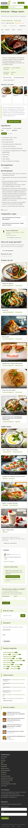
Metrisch (4, 133)
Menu (5, 7)
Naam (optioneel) (5, 596)
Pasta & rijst (18, 664)
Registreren (21, 2)
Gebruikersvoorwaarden (7, 778)
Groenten (6, 666)
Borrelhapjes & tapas (19, 660)
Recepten (12, 16)
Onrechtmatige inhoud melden (8, 784)
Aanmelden (6, 603)
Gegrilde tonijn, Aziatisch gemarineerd (12, 363)
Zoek (23, 615)
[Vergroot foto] (3, 52)
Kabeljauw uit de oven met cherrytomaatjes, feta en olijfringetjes (16, 713)
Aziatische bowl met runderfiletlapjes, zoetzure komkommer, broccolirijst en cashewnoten (12, 418)
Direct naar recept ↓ (7, 77)
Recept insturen (5, 768)
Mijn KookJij (4, 764)
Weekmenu (4, 772)
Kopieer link (19, 29)
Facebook (19, 826)
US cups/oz (10, 133)
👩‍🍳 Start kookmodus (14, 121)
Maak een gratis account (13, 576)
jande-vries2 (15, 230)
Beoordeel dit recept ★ (19, 77)
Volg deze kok (22, 25)
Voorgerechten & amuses (17, 451)
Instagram (13, 826)
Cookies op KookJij (5, 776)
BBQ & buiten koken (19, 365)
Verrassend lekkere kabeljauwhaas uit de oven (16, 737)
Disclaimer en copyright (7, 780)
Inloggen (14, 2)
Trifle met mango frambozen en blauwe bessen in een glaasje (14, 725)
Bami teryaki (5, 336)
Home (8, 16)
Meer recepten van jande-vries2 (14, 237)
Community (4, 785)
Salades (5, 668)
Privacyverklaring (5, 782)
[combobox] (16, 7)
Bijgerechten (17, 421)
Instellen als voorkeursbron (10, 543)
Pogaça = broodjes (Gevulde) (10, 503)
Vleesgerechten (16, 654)
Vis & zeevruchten (7, 660)
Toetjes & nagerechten (7, 451)
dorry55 (8, 554)
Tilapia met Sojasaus (7, 283)
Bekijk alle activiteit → (8, 700)
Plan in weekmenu (18, 128)
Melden (5, 558)
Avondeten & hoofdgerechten (7, 20)
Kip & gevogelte (15, 666)
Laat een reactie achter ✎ (8, 80)
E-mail (15, 596)
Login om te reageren (9, 561)
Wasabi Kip (5, 310)
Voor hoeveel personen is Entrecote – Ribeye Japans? (11, 218)
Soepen (18, 658)
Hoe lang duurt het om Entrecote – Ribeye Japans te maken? (13, 224)
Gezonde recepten (17, 20)
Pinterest (13, 29)
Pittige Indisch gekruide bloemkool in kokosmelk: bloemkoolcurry (16, 719)
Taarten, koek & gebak (13, 505)
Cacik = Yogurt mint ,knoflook (10, 449)
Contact (3, 758)
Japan (12, 73)
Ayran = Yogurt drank (8, 529)
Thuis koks (3, 774)
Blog (2, 762)
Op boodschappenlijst (7, 128)
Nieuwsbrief (4, 766)
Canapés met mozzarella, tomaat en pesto (13, 476)
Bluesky (8, 826)
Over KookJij (4, 757)
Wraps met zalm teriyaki (8, 390)
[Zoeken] (25, 7)
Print (3, 32)
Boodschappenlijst (5, 770)
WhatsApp (7, 29)
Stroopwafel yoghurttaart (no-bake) (15, 731)
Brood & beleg (11, 478)
